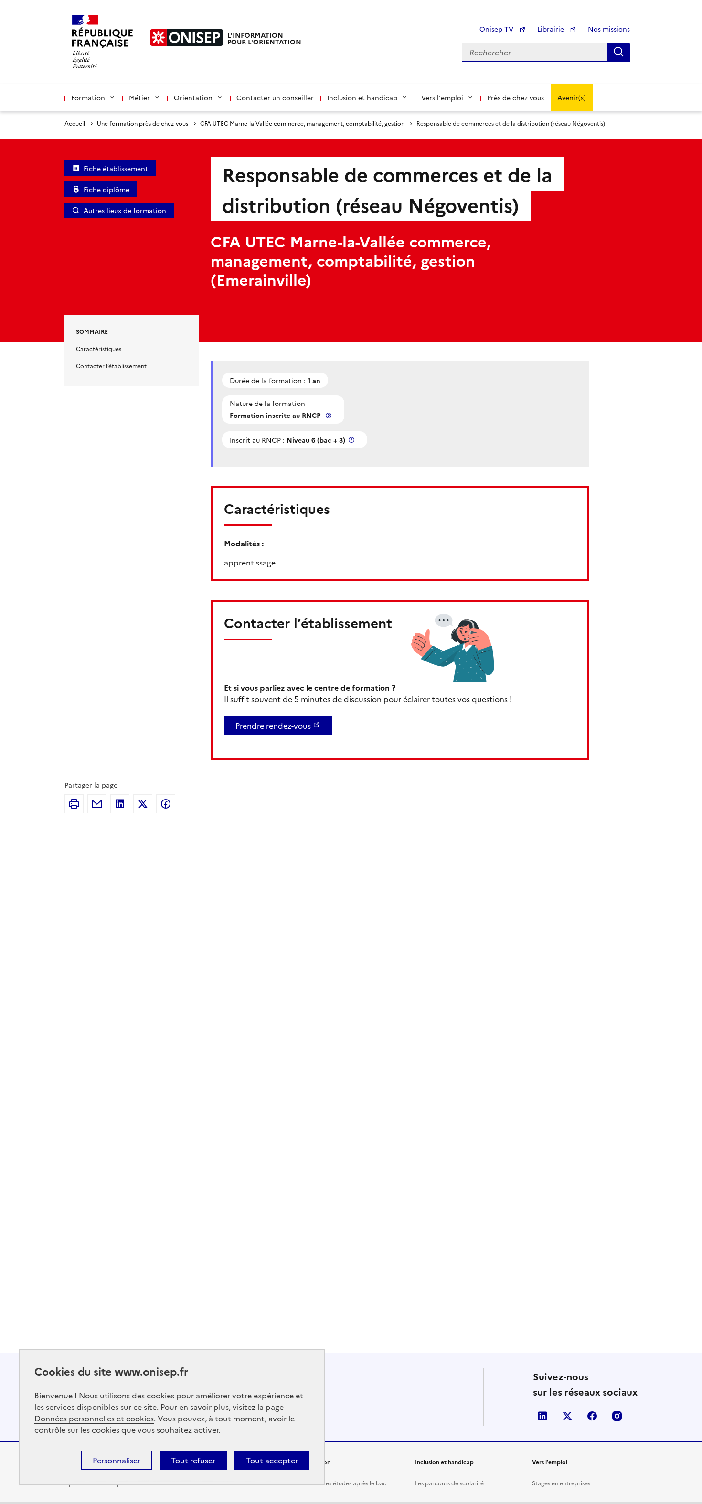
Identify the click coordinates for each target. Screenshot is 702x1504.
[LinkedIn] (119, 803)
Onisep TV (497, 28)
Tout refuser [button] (193, 1460)
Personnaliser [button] (116, 1460)
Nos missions (609, 28)
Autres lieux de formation (125, 210)
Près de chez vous (515, 97)
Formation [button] (88, 97)
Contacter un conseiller (275, 97)
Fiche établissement (116, 168)
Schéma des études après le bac (342, 1483)
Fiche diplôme (106, 189)
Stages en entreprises (561, 1483)
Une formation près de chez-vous (142, 123)
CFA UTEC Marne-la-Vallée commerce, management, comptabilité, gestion (302, 123)
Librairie (551, 28)
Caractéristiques (98, 348)
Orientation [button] (193, 97)
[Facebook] (165, 803)
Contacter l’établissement (111, 366)
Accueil (74, 123)
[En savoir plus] (329, 415)
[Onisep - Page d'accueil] (186, 37)
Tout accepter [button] (272, 1460)
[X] (142, 803)
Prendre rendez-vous (273, 725)
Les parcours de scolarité (449, 1483)
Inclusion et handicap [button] (362, 97)
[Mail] (96, 803)
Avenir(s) (571, 97)
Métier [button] (139, 97)
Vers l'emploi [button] (442, 97)
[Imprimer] (74, 803)
